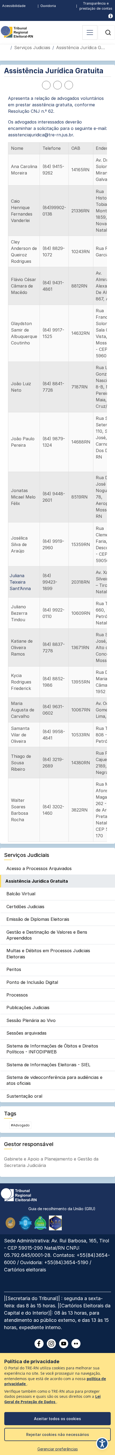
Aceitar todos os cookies (57, 1418)
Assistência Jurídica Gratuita (36, 881)
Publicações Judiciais (27, 1007)
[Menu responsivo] (89, 32)
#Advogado (20, 1125)
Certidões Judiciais (25, 906)
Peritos (13, 969)
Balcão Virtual (20, 893)
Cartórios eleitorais (25, 1269)
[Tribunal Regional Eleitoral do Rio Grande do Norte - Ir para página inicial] (17, 31)
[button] (108, 32)
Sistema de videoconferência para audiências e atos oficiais (54, 1080)
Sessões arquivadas (26, 1033)
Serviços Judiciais (32, 47)
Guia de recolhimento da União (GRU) (61, 1208)
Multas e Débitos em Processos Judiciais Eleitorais (48, 953)
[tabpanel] (57, 468)
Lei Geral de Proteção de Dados (52, 1399)
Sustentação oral (24, 1096)
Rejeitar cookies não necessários (57, 1434)
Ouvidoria (48, 6)
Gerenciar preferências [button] (57, 1449)
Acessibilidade (13, 6)
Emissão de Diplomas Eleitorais (37, 919)
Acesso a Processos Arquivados (39, 868)
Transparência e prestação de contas (95, 5)
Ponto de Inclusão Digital (32, 982)
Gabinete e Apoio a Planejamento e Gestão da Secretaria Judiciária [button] (51, 1162)
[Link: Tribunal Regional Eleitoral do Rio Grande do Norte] (18, 1194)
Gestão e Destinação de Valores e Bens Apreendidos (46, 935)
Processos (17, 995)
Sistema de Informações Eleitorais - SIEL (48, 1064)
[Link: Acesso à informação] (110, 16)
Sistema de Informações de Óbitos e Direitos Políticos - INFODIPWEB (52, 1048)
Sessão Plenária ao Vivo (31, 1020)
